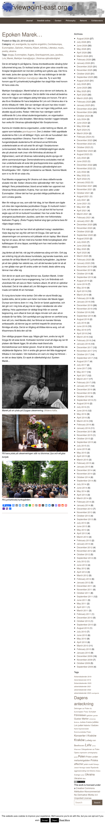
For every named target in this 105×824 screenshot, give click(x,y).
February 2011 (84, 614)
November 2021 (84, 189)
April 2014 (82, 494)
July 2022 (81, 171)
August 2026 (83, 38)
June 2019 (82, 284)
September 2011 (85, 596)
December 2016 (84, 389)
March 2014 (82, 498)
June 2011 (82, 600)
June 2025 (82, 87)
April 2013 (82, 533)
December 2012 (84, 547)
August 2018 (83, 319)
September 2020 (85, 235)
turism (82, 775)
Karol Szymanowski (81, 728)
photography (92, 752)
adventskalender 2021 (82, 686)
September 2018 (85, 315)
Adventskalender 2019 (82, 680)
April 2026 (82, 52)
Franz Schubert (90, 711)
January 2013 (83, 543)
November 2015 (84, 435)
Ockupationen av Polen (90, 749)
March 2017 (82, 378)
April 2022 (82, 178)
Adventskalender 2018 (82, 676)
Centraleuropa (55, 44)
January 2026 (83, 63)
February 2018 (84, 340)
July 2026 (81, 41)
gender (95, 715)
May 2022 (81, 175)
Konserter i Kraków (85, 735)
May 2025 (81, 91)
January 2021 (83, 221)
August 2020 (83, 238)
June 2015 (82, 449)
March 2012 (82, 575)
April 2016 (82, 417)
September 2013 (85, 519)
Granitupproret (42, 54)
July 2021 (81, 199)
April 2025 (82, 94)
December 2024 (84, 108)
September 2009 (85, 666)
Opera (76, 752)
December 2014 (84, 470)
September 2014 (85, 480)
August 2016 (83, 403)
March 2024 (82, 133)
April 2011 (82, 607)
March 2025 (82, 98)
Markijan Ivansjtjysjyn (24, 58)
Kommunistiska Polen (82, 732)
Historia (28, 47)
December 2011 (84, 585)
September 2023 (85, 150)
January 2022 (83, 182)
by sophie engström (37, 44)
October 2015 (83, 438)
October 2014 (83, 477)
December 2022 (84, 164)
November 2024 (84, 112)
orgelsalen (83, 752)
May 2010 (81, 638)
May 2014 (81, 491)
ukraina (12, 51)
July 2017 (81, 364)
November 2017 (84, 350)
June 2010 (82, 635)
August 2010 (83, 628)
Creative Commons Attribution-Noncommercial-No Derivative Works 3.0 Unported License (87, 793)
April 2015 (82, 456)
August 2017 (83, 361)
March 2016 (82, 420)
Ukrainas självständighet (48, 58)
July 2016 (81, 407)
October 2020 (83, 231)
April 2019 (82, 291)
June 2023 (82, 161)
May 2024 (81, 126)
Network (83, 20)
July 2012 (81, 561)
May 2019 (81, 287)
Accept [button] (45, 820)
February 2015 (84, 463)
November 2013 (84, 512)
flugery (31, 54)
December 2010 (84, 617)
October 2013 (83, 515)
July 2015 (81, 445)
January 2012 (83, 582)
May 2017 (81, 371)
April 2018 (82, 333)
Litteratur (52, 47)
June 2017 (82, 368)
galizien (90, 715)
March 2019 (82, 294)
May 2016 (81, 413)
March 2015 (82, 459)
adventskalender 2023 (82, 693)
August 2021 (83, 196)
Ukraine (78, 778)
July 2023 (81, 157)
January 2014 (83, 505)
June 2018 (82, 326)
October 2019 (83, 273)
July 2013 (81, 522)
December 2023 (84, 140)
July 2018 (81, 322)
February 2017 (84, 382)
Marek (10, 58)
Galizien (19, 47)
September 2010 (85, 624)
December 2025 (84, 66)
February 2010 (84, 649)
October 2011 (83, 592)
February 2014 (84, 501)
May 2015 (81, 452)
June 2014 (82, 487)
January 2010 (83, 652)
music (61, 47)
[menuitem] (29, 21)
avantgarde (21, 44)
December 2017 (84, 347)
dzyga (11, 54)
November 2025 (84, 70)
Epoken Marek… (22, 34)
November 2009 (84, 659)
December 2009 (84, 656)
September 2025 (85, 77)
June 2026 (82, 45)
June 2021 (82, 203)
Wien (84, 778)
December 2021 (84, 185)
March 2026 (82, 56)
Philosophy (70, 20)
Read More (64, 820)
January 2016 (83, 428)
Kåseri (36, 47)
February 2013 (84, 540)
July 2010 (81, 631)
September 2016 (85, 400)
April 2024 (82, 129)
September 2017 (85, 357)
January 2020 (83, 263)
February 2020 (84, 259)
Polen (81, 756)
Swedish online (43, 20)
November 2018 (84, 308)
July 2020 (81, 242)
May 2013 (81, 529)
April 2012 (82, 571)
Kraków (79, 739)
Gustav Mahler (81, 718)
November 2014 (84, 473)
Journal (29, 20)
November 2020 (84, 228)
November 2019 (84, 270)
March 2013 (82, 536)
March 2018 (82, 336)
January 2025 (83, 105)
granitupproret (29, 131)
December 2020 (84, 224)
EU (91, 708)
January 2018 (83, 343)
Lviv (4, 58)
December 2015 (84, 431)
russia (88, 767)
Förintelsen (80, 715)
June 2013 (82, 526)
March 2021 (82, 213)
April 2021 (82, 210)
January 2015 (83, 466)
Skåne (98, 771)
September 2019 (85, 277)
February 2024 (84, 136)
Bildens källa (50, 410)
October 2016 (83, 396)
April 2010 (82, 642)
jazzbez (59, 54)
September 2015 (85, 442)
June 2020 (82, 245)
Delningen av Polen (81, 708)
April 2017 (82, 375)
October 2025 (83, 73)
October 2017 (83, 354)
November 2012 (84, 550)
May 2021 (81, 206)
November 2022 (84, 168)
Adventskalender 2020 (82, 683)
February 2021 (84, 217)
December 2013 (84, 508)
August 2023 (83, 154)
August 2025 (83, 80)
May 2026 (81, 48)
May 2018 (81, 329)
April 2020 (82, 252)
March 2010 (82, 645)
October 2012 (83, 554)
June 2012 (82, 564)
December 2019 (84, 266)
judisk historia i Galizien (88, 725)
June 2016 (82, 410)
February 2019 (84, 298)
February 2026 (84, 59)
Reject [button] (54, 820)
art (13, 44)
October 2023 (83, 147)
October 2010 (83, 621)
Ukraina (90, 774)
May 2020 (81, 249)
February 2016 (84, 424)
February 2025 (84, 101)
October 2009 (83, 663)
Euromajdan (8, 47)
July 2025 (81, 84)
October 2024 (83, 115)
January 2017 (83, 385)
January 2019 (83, 301)
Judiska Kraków (86, 722)
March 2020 (82, 256)
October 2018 (83, 312)
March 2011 (82, 610)
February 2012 (84, 578)
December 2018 (84, 305)
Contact (58, 20)
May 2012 (81, 568)
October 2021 (83, 192)
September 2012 (85, 557)
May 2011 (81, 603)
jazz (52, 54)
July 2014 (81, 484)
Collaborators (97, 20)
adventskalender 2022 (82, 689)
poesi (76, 757)
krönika (43, 47)
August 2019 (83, 280)
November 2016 (84, 393)
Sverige (77, 774)
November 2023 (84, 143)
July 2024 (81, 119)
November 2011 (84, 589)
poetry (5, 51)
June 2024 (82, 122)
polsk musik (88, 764)
